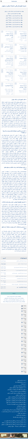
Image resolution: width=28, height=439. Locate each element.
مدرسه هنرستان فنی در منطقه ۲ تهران (13, 15)
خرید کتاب (23, 419)
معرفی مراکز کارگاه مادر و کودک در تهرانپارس (16, 389)
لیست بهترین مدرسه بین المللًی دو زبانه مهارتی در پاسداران (16, 421)
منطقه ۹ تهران (24, 334)
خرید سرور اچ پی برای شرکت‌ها (19, 417)
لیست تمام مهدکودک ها (20, 382)
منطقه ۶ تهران (24, 323)
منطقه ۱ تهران (23, 305)
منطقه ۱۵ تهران (24, 357)
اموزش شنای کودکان (21, 406)
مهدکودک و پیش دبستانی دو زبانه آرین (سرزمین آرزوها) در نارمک (14, 301)
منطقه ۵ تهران (24, 319)
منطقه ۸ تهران (24, 330)
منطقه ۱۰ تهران (24, 338)
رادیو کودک (23, 384)
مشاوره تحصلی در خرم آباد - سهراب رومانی (17, 426)
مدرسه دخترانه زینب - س (8, 86)
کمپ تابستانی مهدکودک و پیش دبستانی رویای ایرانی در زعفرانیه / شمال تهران (14, 411)
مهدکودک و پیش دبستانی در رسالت (18, 391)
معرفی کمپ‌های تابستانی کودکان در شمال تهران (16, 398)
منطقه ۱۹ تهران (24, 372)
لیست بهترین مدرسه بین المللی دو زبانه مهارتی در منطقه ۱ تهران (14, 422)
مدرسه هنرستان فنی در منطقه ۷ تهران (13, 26)
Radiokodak (14, 1)
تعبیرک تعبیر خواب (22, 413)
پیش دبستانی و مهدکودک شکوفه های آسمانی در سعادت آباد (14, 299)
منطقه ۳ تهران (24, 311)
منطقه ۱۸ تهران (24, 368)
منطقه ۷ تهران (24, 326)
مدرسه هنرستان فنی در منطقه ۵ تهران (13, 24)
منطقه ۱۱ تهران (24, 341)
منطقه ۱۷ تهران (24, 364)
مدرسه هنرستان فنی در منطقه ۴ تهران (13, 18)
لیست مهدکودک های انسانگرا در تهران (17, 387)
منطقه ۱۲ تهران (24, 345)
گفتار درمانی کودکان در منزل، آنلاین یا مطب (16, 393)
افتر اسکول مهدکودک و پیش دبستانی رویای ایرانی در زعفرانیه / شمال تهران (15, 410)
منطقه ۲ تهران (23, 308)
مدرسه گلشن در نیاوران (21, 395)
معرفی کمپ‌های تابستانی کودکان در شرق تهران (16, 400)
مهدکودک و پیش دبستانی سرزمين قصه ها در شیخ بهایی (14, 298)
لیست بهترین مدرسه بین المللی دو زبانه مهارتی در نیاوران (13, 424)
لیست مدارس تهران (21, 380)
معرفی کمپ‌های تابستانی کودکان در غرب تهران (16, 402)
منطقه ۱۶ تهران (24, 360)
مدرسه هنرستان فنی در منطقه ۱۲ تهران (13, 20)
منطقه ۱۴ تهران (24, 353)
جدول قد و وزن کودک (21, 415)
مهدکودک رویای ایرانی (21, 408)
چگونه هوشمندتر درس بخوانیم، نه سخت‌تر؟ (16, 404)
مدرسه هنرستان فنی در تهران (13, 13)
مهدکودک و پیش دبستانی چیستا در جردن (14, 296)
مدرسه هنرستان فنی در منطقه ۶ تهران (13, 22)
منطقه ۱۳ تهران (24, 349)
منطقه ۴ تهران (24, 315)
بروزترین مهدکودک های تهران (19, 386)
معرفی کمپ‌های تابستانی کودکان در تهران (17, 397)
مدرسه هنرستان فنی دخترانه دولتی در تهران (13, 11)
